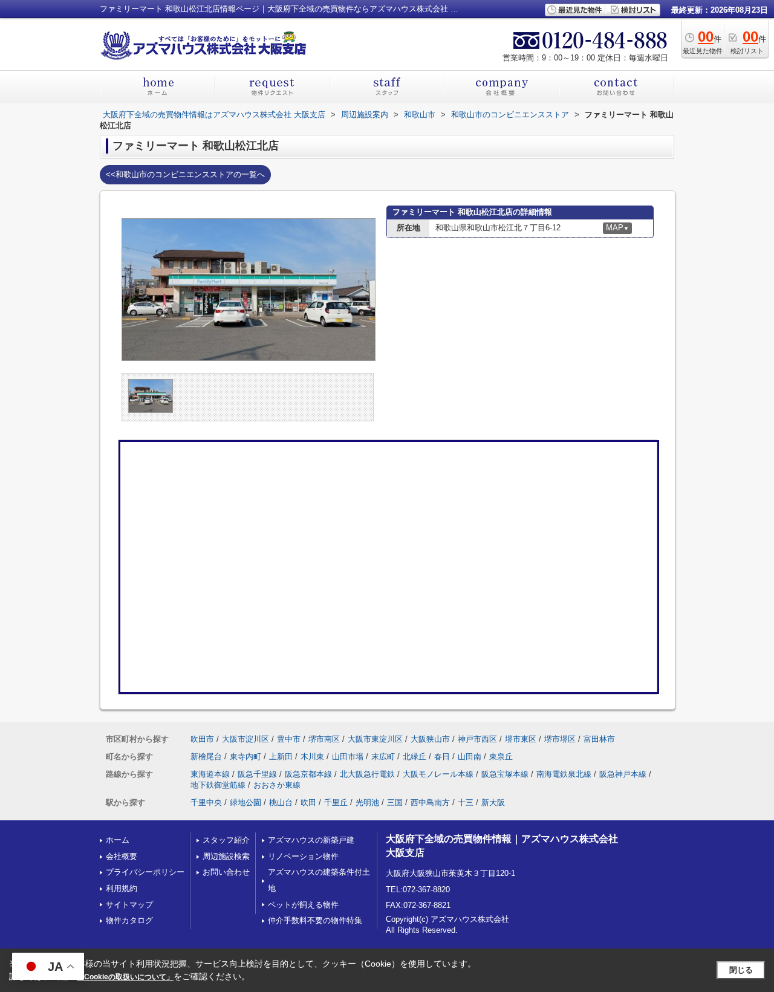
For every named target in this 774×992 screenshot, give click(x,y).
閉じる (741, 969)
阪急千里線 (257, 774)
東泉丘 (501, 756)
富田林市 (599, 739)
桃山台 (281, 802)
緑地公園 (245, 802)
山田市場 (347, 756)
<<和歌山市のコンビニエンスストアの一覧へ (185, 174)
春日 (442, 756)
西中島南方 (430, 802)
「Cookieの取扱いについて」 (125, 977)
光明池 (367, 802)
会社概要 (121, 856)
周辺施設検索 (226, 856)
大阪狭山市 (430, 739)
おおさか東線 (277, 784)
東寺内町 (245, 756)
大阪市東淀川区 (375, 739)
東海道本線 (210, 774)
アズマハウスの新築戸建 (311, 839)
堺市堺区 (560, 739)
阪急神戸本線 (622, 774)
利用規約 (121, 888)
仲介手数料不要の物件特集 (315, 920)
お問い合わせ (226, 872)
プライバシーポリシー (145, 872)
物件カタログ (129, 920)
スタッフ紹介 (226, 839)
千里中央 (206, 802)
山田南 (469, 756)
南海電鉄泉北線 (563, 774)
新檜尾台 (206, 756)
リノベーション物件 (303, 856)
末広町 (383, 756)
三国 (395, 802)
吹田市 (202, 739)
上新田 (281, 756)
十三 (465, 802)
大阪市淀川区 (245, 739)
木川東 (312, 756)
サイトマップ (129, 904)
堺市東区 (520, 739)
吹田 (308, 802)
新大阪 (493, 802)
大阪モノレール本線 (438, 774)
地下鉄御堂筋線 (218, 784)
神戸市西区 (477, 739)
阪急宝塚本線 (504, 774)
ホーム (117, 839)
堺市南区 (324, 739)
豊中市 (289, 739)
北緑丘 (414, 756)
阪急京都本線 (308, 774)
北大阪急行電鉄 (367, 774)
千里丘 (336, 802)
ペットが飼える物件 (303, 904)
